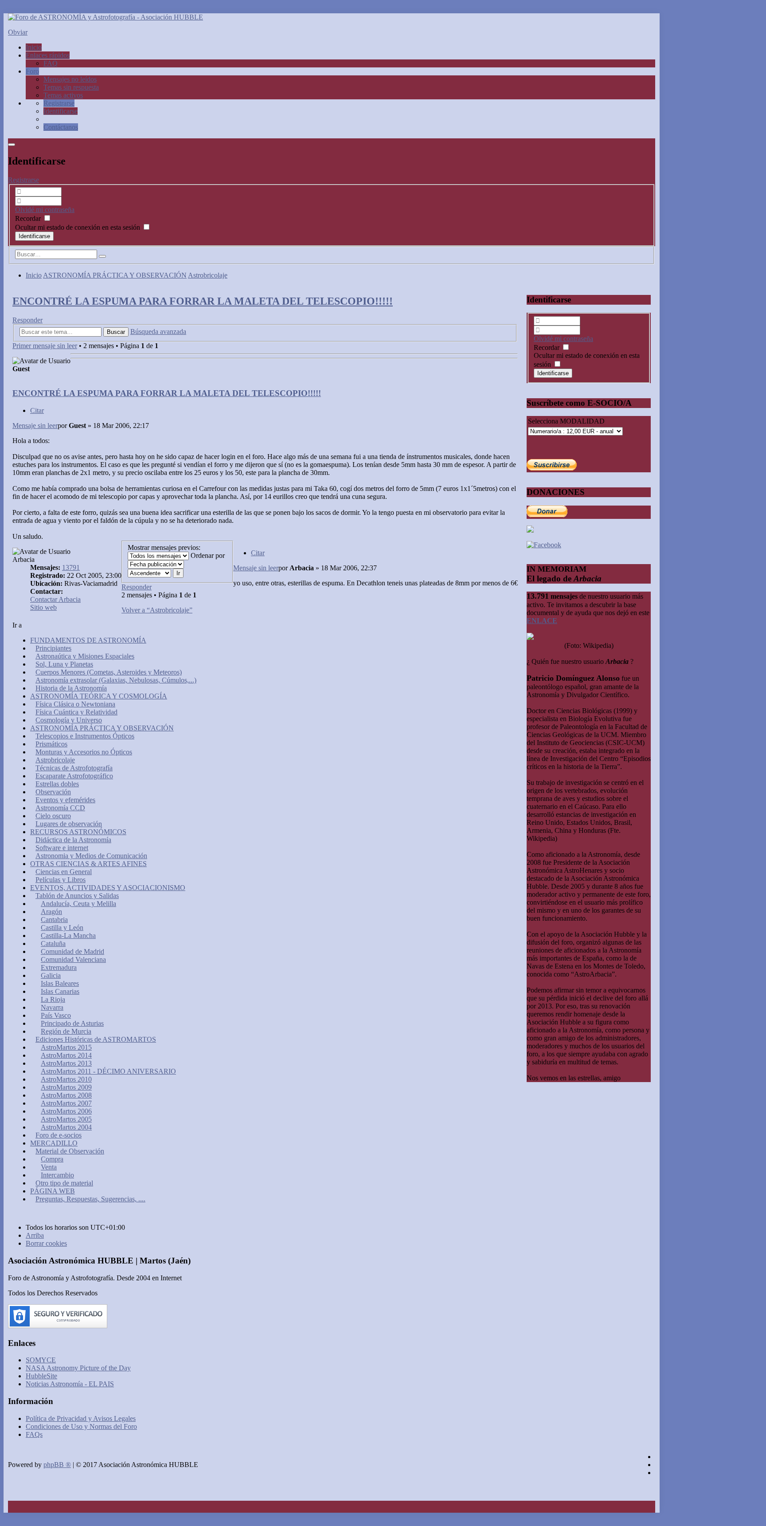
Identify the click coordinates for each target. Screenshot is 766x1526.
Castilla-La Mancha (68, 935)
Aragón (51, 911)
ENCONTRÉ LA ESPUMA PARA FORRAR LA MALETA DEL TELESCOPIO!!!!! (202, 301)
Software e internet (61, 847)
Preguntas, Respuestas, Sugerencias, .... (90, 1199)
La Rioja (53, 999)
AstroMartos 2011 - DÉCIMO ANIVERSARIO (108, 1071)
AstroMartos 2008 (66, 1095)
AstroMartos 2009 (66, 1087)
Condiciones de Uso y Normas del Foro (81, 1426)
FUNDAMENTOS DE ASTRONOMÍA (88, 640)
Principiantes (53, 648)
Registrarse (23, 180)
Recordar (29, 218)
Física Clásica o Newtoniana (75, 704)
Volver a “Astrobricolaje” (156, 610)
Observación (53, 792)
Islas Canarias (60, 991)
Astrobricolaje (207, 275)
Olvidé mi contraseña (44, 209)
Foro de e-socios (58, 1135)
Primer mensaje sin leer (44, 345)
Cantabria (54, 919)
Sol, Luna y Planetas (64, 664)
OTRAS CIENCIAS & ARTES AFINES (88, 863)
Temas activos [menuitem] (63, 95)
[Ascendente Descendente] (149, 573)
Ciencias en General (63, 871)
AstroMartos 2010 (66, 1079)
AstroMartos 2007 (66, 1103)
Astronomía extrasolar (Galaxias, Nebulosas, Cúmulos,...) (115, 680)
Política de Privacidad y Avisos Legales (81, 1418)
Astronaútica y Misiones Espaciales (84, 656)
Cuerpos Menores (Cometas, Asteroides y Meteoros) (108, 672)
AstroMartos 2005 (66, 1119)
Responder (27, 320)
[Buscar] (102, 256)
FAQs (34, 1434)
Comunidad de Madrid (72, 951)
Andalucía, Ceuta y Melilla (78, 903)
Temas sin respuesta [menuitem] (71, 87)
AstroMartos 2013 (66, 1063)
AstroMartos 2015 (66, 1047)
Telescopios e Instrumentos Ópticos (84, 736)
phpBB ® (57, 1464)
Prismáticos (51, 744)
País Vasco (56, 1015)
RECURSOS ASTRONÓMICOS (78, 832)
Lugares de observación (68, 824)
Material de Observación (69, 1151)
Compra (52, 1159)
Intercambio (57, 1175)
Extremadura (59, 967)
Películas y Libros (60, 879)
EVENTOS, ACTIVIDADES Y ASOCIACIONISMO (107, 887)
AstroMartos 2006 (66, 1111)
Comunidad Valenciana (73, 959)
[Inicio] (105, 17)
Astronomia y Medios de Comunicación (91, 855)
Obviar (17, 32)
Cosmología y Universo (68, 720)
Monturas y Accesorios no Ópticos (83, 752)
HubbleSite (41, 1376)
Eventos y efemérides (65, 800)
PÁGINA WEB (52, 1191)
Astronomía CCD (60, 808)
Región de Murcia (66, 1031)
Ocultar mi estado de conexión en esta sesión (78, 227)
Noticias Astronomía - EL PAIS (70, 1384)
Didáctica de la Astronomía (73, 839)
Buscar (116, 332)
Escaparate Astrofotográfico (74, 776)
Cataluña (53, 943)
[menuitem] (58, 103)
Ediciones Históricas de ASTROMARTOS (95, 1039)
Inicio (34, 275)
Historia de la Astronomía (71, 688)
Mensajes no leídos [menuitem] (70, 79)
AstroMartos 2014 (66, 1055)
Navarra (52, 1007)
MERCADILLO (54, 1143)
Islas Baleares (60, 983)
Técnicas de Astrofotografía (74, 768)
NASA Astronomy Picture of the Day (78, 1368)
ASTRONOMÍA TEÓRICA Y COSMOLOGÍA (98, 696)
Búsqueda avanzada (158, 331)
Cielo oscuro (53, 816)
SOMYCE (41, 1360)
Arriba (35, 1235)
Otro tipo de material (64, 1183)
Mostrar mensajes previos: (164, 547)
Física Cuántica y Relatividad (76, 712)
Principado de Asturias (72, 1023)
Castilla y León (62, 927)
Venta (49, 1167)
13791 (71, 567)
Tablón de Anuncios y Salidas (77, 895)
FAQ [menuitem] (50, 63)
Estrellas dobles (57, 784)
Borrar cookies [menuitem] (46, 1243)
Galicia (51, 975)
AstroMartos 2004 (66, 1127)
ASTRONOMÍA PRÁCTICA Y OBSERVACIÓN (115, 275)
